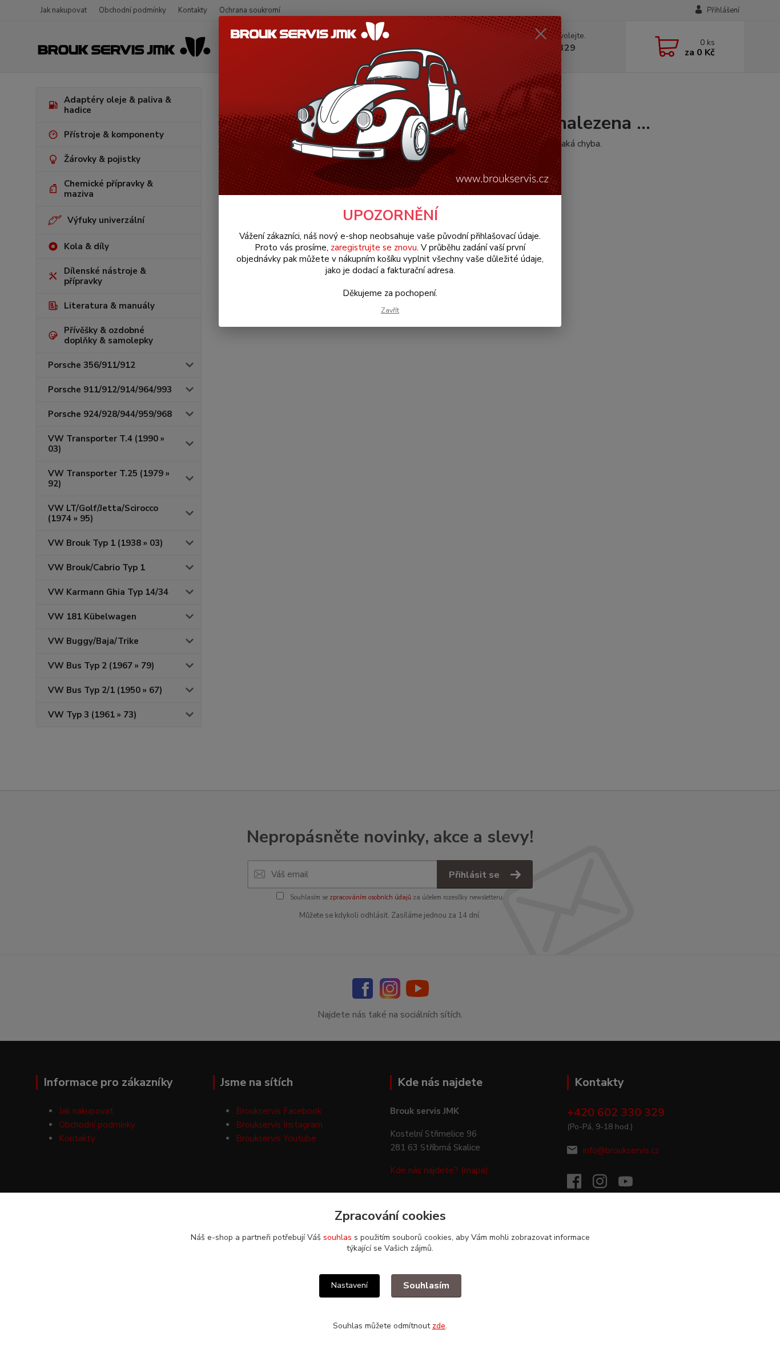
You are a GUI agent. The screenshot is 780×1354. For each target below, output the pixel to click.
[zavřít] (541, 33)
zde (438, 1325)
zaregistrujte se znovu (374, 247)
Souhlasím (426, 1285)
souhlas (337, 1237)
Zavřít (390, 310)
